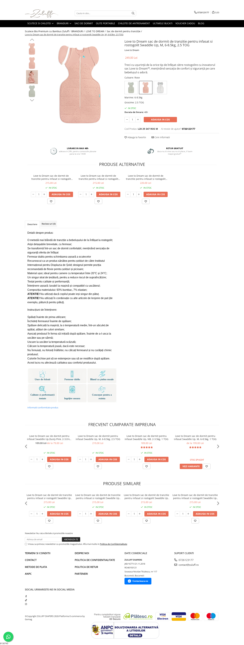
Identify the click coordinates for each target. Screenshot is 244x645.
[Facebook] (26, 596)
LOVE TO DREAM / (96, 31)
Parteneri (81, 573)
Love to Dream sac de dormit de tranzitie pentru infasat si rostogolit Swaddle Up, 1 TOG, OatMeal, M (145, 177)
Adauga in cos (160, 119)
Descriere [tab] (32, 224)
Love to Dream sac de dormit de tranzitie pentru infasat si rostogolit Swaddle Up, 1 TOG (51, 177)
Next (32, 100)
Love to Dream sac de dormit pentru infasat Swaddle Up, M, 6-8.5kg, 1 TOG (195, 437)
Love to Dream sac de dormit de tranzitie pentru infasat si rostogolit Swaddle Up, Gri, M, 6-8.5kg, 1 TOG (98, 496)
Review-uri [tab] (49, 223)
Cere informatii (162, 137)
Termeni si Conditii (37, 553)
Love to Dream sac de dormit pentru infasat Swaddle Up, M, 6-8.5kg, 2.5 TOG (98, 437)
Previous (32, 40)
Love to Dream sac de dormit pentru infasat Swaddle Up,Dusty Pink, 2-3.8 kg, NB (49, 437)
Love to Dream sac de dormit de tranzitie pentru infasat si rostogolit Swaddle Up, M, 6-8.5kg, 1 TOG (98, 177)
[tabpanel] (80, 84)
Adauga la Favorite (136, 137)
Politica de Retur (86, 567)
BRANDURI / (78, 31)
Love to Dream (131, 50)
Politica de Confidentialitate (113, 544)
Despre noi (82, 553)
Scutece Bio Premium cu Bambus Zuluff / (48, 31)
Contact (31, 560)
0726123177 (186, 560)
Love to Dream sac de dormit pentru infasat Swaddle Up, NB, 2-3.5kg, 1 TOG (146, 437)
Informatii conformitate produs (42, 407)
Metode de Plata (36, 567)
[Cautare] (133, 13)
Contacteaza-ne (140, 581)
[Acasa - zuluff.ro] (41, 13)
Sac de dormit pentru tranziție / (125, 31)
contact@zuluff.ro (188, 564)
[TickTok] (26, 600)
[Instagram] (26, 604)
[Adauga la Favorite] (51, 201)
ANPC (28, 573)
